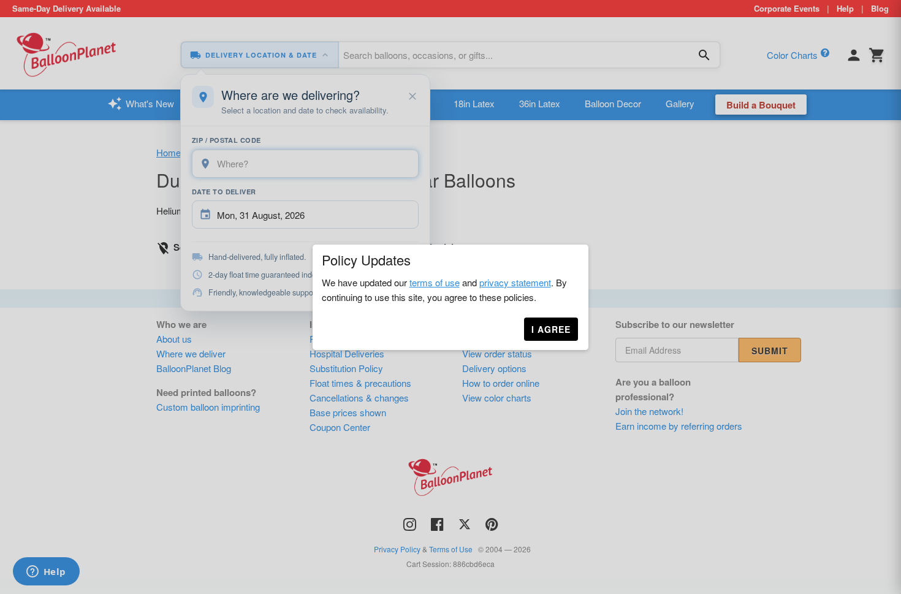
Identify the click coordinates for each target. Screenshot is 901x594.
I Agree (551, 329)
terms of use (434, 282)
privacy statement (515, 282)
